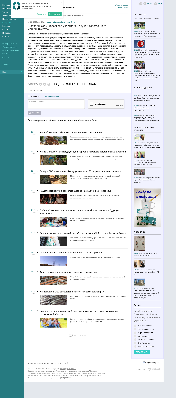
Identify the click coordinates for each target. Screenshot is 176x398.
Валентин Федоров (145, 326)
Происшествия (9, 19)
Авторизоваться (52, 96)
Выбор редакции (9, 44)
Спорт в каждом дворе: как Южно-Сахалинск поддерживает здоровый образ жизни (147, 98)
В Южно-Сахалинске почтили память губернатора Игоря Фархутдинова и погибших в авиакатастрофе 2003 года (147, 75)
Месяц (156, 18)
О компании (43, 363)
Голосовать (142, 352)
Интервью (6, 33)
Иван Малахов (143, 336)
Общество (6, 22)
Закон (5, 12)
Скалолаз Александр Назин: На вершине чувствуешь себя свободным (145, 162)
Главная (6, 5)
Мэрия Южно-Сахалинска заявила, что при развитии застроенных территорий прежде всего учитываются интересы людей (146, 293)
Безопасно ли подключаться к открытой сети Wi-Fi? (146, 272)
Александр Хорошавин (146, 339)
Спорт (5, 29)
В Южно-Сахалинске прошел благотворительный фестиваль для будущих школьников (79, 212)
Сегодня (138, 18)
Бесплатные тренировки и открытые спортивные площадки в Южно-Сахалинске (147, 33)
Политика (6, 9)
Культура (6, 26)
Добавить (34, 113)
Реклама (32, 363)
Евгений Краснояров (146, 329)
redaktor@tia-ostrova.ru (68, 369)
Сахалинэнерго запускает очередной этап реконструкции (71, 252)
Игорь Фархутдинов (145, 333)
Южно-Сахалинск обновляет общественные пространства (71, 132)
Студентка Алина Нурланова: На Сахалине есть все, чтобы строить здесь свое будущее (147, 145)
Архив (5, 65)
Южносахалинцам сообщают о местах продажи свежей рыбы (73, 291)
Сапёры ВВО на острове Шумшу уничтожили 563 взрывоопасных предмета (80, 171)
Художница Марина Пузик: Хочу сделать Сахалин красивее (147, 180)
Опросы (5, 57)
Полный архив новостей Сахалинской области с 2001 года (84, 373)
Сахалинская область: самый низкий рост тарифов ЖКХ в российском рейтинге (83, 233)
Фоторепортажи (9, 47)
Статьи (5, 36)
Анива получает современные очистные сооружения (68, 272)
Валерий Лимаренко (146, 346)
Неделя (147, 18)
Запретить (41, 14)
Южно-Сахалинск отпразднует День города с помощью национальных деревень (83, 151)
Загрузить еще (80, 335)
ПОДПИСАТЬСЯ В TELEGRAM (75, 84)
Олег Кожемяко (144, 343)
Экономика (7, 16)
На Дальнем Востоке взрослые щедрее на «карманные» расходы (75, 191)
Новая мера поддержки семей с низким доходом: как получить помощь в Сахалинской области (79, 313)
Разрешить (54, 14)
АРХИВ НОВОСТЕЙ (59, 363)
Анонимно (35, 96)
